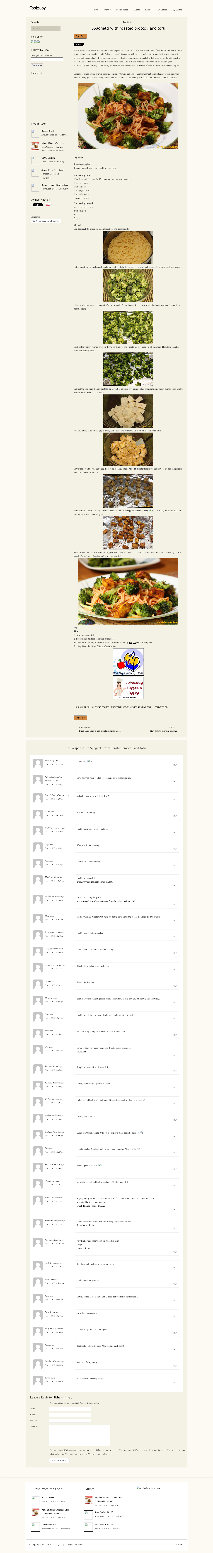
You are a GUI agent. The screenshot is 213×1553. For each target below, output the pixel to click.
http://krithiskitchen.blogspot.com (91, 1202)
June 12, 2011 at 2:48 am (54, 936)
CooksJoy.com (57, 1544)
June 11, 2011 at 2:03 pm (54, 1168)
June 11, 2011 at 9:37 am (54, 1299)
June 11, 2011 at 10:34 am (54, 1283)
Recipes (148, 9)
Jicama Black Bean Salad (52, 169)
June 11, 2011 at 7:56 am (54, 1381)
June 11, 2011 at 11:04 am (54, 1266)
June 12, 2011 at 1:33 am (54, 952)
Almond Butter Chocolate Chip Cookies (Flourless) (52, 145)
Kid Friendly (136, 707)
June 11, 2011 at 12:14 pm (54, 1224)
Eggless (105, 707)
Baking (98, 707)
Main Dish (146, 707)
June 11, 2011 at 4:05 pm (54, 1103)
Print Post (80, 36)
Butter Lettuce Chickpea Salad (54, 184)
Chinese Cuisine (104, 646)
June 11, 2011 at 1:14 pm (54, 1201)
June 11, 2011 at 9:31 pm (54, 985)
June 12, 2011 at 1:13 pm (54, 864)
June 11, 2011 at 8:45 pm (54, 1018)
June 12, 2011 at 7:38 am (54, 900)
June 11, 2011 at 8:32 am (54, 1348)
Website (33, 1420)
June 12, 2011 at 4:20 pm (54, 848)
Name (32, 1408)
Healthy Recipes (116, 707)
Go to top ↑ (179, 1544)
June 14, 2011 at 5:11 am (54, 764)
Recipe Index (122, 9)
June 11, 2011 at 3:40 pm (54, 1119)
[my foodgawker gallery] (148, 1488)
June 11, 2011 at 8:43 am (54, 1316)
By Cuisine (177, 9)
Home (95, 9)
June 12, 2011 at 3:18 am (54, 919)
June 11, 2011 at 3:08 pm (54, 1135)
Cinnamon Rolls (49, 1524)
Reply (174, 765)
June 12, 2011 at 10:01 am (54, 881)
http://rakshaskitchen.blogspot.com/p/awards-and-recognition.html (106, 901)
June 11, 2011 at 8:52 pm (54, 1001)
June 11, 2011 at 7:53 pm (54, 1034)
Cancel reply (66, 1397)
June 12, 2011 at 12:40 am (54, 968)
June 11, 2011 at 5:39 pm (54, 1086)
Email (32, 1414)
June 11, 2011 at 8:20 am (54, 1365)
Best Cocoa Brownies (104, 1524)
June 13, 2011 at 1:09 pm (54, 799)
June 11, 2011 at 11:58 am (54, 1243)
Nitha (56, 1397)
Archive (107, 9)
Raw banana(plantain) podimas (163, 730)
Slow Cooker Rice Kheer (106, 1512)
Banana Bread (47, 130)
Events (137, 9)
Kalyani (132, 642)
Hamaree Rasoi (83, 1248)
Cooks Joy (37, 7)
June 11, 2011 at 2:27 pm (54, 1152)
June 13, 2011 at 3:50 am (54, 831)
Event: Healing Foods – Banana (91, 1205)
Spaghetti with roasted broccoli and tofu (128, 28)
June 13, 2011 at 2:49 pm (54, 784)
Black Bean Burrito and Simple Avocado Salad (100, 730)
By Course (162, 9)
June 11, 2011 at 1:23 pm (54, 1185)
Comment (34, 1426)
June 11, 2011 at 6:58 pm (54, 1050)
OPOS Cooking (48, 157)
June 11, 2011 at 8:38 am (54, 1332)
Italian (127, 707)
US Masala (81, 1051)
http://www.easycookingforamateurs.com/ (95, 881)
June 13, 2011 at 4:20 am (54, 815)
